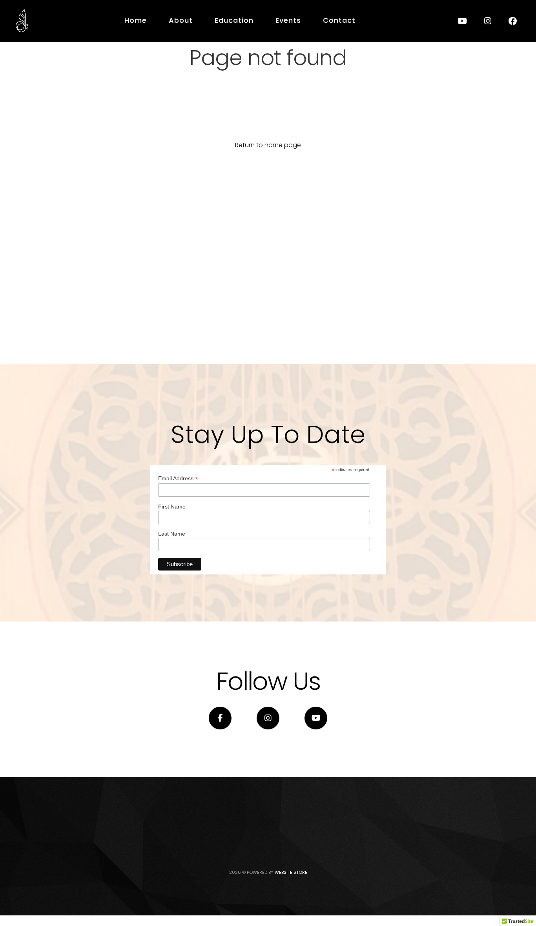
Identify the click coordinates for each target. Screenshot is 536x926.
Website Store (291, 872)
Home (135, 20)
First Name (172, 506)
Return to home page (268, 144)
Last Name (171, 533)
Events (288, 20)
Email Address (178, 478)
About (181, 20)
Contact (339, 20)
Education (234, 20)
